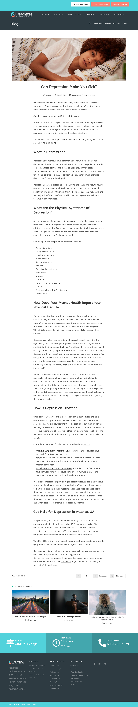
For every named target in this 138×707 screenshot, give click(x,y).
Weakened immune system (48, 283)
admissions (66, 561)
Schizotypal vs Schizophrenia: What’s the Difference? (107, 618)
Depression (76, 95)
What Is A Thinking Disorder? (69, 617)
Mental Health (89, 95)
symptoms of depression (62, 242)
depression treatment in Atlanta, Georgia (74, 139)
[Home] (90, 23)
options (86, 444)
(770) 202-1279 (48, 143)
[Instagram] (99, 664)
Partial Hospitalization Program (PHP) (54, 468)
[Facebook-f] (94, 664)
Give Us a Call (113, 640)
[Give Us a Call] (102, 643)
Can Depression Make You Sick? (116, 23)
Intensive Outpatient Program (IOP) (52, 451)
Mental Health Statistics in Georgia (30, 616)
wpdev (48, 95)
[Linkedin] (105, 664)
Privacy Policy (31, 704)
